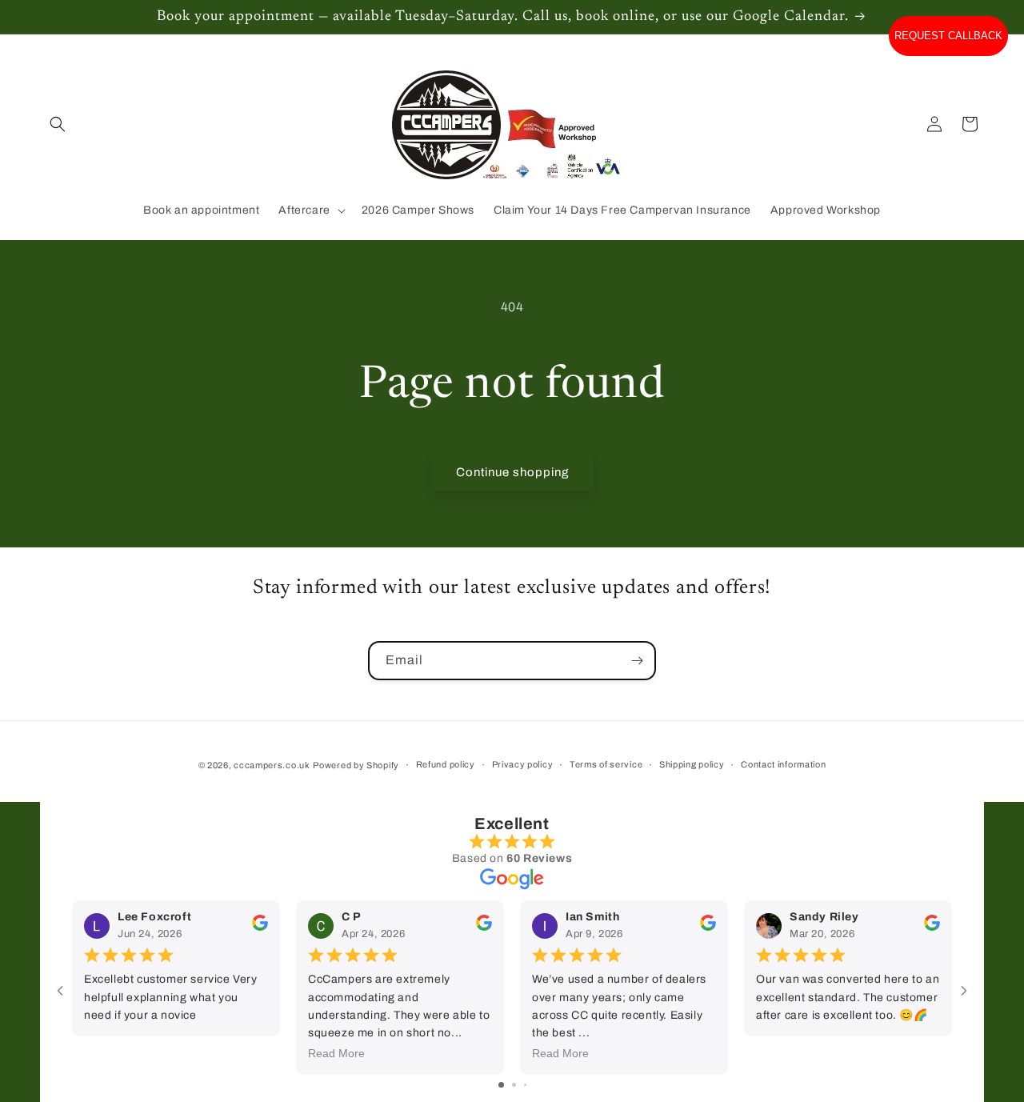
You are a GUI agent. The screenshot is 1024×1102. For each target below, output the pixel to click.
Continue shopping (512, 472)
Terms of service (606, 764)
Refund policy (445, 764)
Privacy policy (523, 764)
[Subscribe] (636, 660)
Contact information (783, 764)
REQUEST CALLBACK (948, 36)
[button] (57, 124)
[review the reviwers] (260, 927)
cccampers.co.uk (272, 765)
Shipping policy (692, 764)
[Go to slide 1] (501, 1085)
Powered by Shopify (356, 765)
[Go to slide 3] (525, 1085)
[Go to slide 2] (514, 1085)
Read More (336, 1053)
